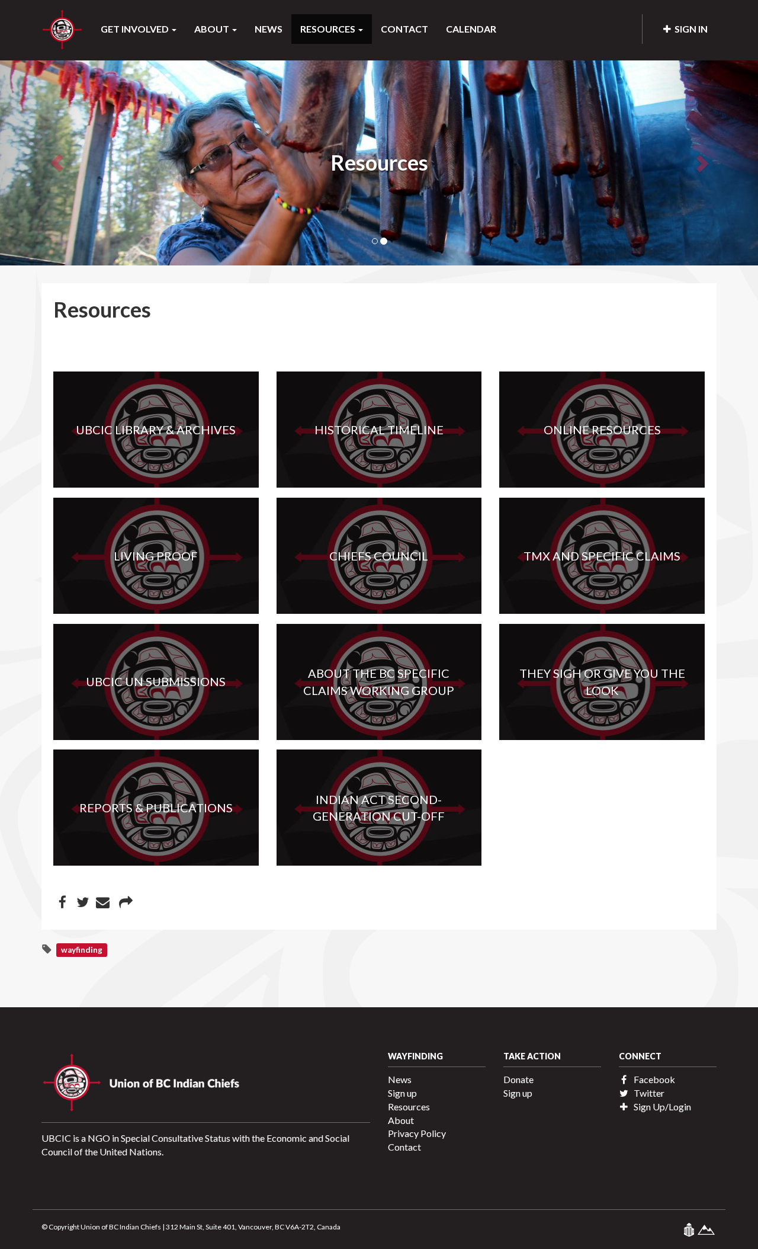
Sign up (402, 1093)
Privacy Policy (417, 1133)
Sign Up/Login (661, 1106)
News (268, 28)
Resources (409, 1106)
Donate (518, 1079)
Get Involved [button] (136, 28)
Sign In (689, 28)
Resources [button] (328, 28)
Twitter (648, 1093)
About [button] (212, 28)
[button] (57, 162)
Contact (404, 28)
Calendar (471, 28)
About (401, 1120)
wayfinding (81, 950)
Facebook (653, 1079)
